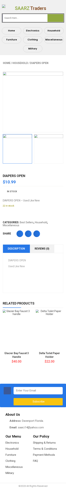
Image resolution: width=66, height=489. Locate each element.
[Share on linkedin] (36, 233)
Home (11, 30)
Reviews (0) (42, 248)
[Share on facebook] (19, 233)
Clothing (32, 39)
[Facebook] (7, 390)
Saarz (30, 8)
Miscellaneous (53, 39)
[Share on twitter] (28, 233)
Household (53, 30)
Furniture (11, 39)
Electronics (32, 30)
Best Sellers (27, 222)
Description (16, 248)
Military (32, 48)
